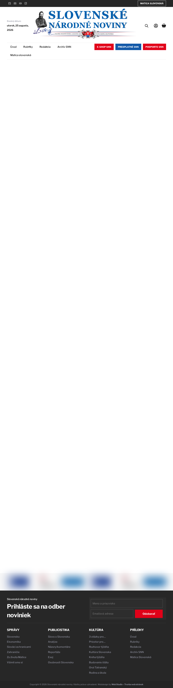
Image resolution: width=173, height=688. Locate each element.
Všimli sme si (15, 662)
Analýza (52, 641)
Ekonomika (14, 641)
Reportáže (54, 652)
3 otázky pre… (97, 636)
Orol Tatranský (98, 667)
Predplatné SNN (128, 47)
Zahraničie (13, 652)
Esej (50, 657)
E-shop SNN (104, 47)
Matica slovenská (20, 55)
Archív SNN (64, 46)
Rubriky (28, 46)
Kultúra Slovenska (100, 652)
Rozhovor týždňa (99, 646)
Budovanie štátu (99, 662)
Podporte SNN (154, 47)
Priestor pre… (97, 641)
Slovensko (13, 636)
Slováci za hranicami (19, 646)
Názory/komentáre (59, 646)
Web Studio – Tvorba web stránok (127, 684)
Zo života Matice (16, 657)
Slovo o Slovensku (59, 636)
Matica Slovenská (152, 3)
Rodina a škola (97, 672)
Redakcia (45, 46)
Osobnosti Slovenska (60, 662)
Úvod (13, 46)
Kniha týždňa (96, 657)
